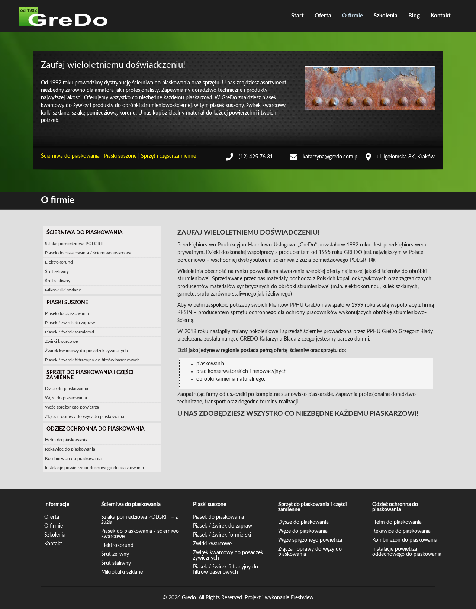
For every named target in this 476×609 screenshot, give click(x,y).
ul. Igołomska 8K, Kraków (406, 157)
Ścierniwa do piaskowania (70, 156)
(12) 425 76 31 (256, 157)
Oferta (323, 16)
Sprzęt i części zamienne (168, 156)
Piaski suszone (120, 156)
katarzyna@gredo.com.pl (330, 157)
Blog (414, 16)
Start (297, 16)
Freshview (302, 597)
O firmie (352, 16)
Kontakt (441, 16)
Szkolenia (386, 16)
